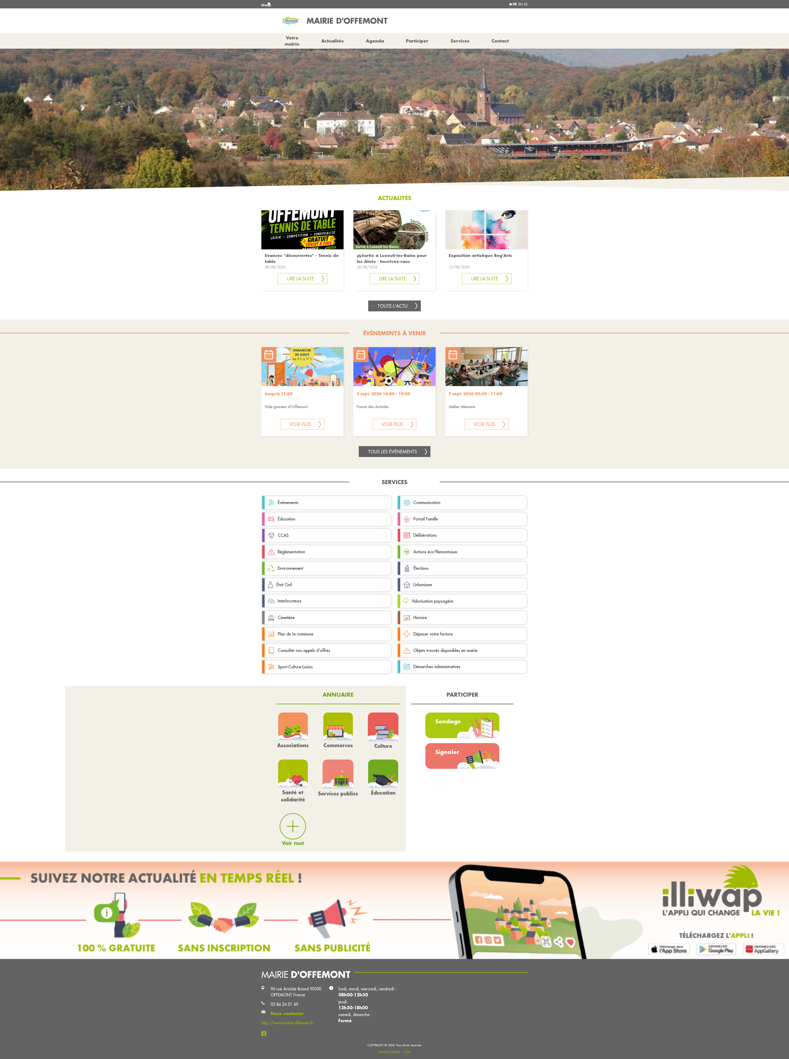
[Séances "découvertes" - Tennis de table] (302, 229)
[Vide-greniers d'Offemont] (302, 366)
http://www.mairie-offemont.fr (287, 1022)
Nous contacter (287, 1013)
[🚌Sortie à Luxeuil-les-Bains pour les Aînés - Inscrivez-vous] (394, 229)
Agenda (375, 41)
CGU (407, 1052)
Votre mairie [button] (292, 41)
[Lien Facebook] (265, 1033)
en (520, 4)
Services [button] (460, 41)
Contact (500, 41)
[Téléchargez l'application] (394, 910)
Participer (417, 41)
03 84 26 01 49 (284, 1004)
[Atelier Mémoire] (486, 366)
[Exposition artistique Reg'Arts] (486, 229)
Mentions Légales (389, 1052)
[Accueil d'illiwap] (315, 4)
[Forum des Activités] (394, 366)
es (526, 4)
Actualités (332, 41)
